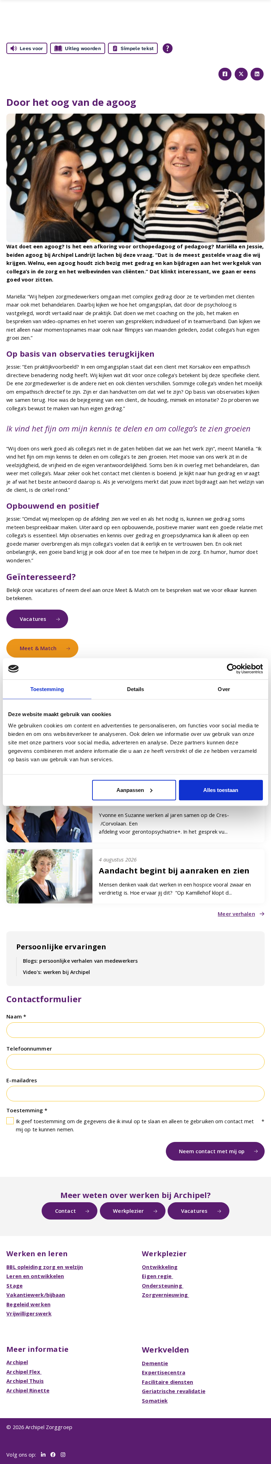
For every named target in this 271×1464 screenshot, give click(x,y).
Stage (14, 1285)
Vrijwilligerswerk (29, 1313)
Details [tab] (135, 689)
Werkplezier (128, 1210)
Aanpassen (130, 790)
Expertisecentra (163, 1372)
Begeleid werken (28, 1304)
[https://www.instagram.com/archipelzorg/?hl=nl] (63, 1455)
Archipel (17, 1362)
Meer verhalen (236, 913)
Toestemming (25, 1110)
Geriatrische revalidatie (173, 1391)
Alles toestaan (220, 790)
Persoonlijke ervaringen (61, 946)
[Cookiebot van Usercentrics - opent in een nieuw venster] (232, 669)
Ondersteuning (162, 1285)
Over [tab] (224, 689)
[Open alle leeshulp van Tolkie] (168, 48)
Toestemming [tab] (47, 689)
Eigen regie (157, 1276)
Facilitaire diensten (167, 1381)
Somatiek (155, 1400)
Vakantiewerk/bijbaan (35, 1294)
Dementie (155, 1363)
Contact (65, 1210)
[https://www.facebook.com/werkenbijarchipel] (53, 1455)
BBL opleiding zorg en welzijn (44, 1266)
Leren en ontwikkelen (35, 1276)
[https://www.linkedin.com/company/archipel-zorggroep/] (43, 1455)
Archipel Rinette (27, 1390)
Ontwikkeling (159, 1266)
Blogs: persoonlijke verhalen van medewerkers (80, 960)
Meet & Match (38, 648)
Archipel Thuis (24, 1380)
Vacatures (33, 618)
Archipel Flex (23, 1371)
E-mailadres (21, 1080)
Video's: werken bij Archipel (56, 972)
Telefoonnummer (29, 1048)
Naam (14, 1016)
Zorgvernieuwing (165, 1294)
